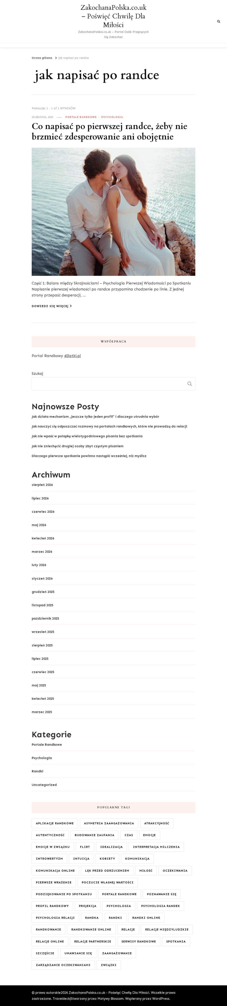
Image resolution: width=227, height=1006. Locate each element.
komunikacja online (55, 870)
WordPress (160, 999)
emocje (149, 835)
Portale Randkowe (81, 117)
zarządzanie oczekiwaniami (63, 965)
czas (129, 835)
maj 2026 (39, 525)
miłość (146, 870)
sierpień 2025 (42, 645)
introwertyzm (49, 858)
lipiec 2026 (40, 498)
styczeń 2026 (42, 579)
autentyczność (50, 835)
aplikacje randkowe (55, 823)
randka (92, 917)
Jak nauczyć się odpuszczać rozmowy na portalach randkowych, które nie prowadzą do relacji (109, 426)
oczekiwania (175, 870)
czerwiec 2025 (43, 672)
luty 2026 (39, 565)
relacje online (50, 941)
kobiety (107, 858)
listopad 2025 (42, 605)
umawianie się (78, 953)
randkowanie (48, 929)
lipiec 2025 (40, 659)
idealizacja (111, 847)
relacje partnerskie (92, 941)
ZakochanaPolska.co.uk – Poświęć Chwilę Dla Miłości (113, 16)
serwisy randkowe (138, 941)
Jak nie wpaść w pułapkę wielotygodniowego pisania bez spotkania (87, 436)
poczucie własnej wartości (108, 882)
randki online (146, 917)
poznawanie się (161, 894)
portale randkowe (119, 894)
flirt (85, 847)
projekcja (87, 906)
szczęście (45, 953)
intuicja (81, 858)
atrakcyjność (156, 823)
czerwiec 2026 (43, 512)
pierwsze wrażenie (54, 882)
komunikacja (137, 858)
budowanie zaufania (94, 835)
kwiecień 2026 (43, 538)
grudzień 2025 (43, 592)
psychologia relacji (55, 917)
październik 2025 (45, 618)
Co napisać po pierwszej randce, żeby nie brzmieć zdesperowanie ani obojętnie (110, 132)
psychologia (119, 906)
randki (115, 917)
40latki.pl (72, 356)
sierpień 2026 (42, 485)
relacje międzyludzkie (167, 929)
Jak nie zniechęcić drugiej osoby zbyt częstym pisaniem (77, 446)
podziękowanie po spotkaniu (64, 894)
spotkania (176, 941)
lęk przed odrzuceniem (107, 870)
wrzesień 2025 (43, 632)
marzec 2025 (42, 712)
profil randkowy (52, 906)
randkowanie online (91, 929)
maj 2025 (39, 685)
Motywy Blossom (110, 999)
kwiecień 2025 (43, 699)
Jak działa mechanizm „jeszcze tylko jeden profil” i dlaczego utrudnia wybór (95, 417)
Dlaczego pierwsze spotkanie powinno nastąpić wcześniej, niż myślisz (89, 456)
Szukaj (37, 373)
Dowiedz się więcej (50, 306)
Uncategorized (44, 785)
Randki (37, 771)
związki (109, 965)
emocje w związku (53, 847)
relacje (128, 929)
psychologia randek (160, 906)
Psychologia (112, 117)
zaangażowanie (117, 953)
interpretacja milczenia (156, 847)
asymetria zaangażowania (109, 823)
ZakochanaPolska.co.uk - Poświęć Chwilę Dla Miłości (109, 993)
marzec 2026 (42, 552)
